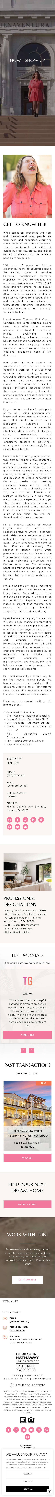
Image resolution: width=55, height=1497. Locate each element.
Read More (27, 1035)
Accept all (27, 1489)
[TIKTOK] (25, 820)
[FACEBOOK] (17, 820)
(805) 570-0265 (16, 775)
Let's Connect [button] (27, 1279)
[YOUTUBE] (17, 827)
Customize (27, 1481)
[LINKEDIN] (33, 820)
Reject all (27, 1474)
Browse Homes (27, 1204)
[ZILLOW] (9, 827)
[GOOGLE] (41, 820)
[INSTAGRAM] (9, 820)
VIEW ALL (27, 1158)
